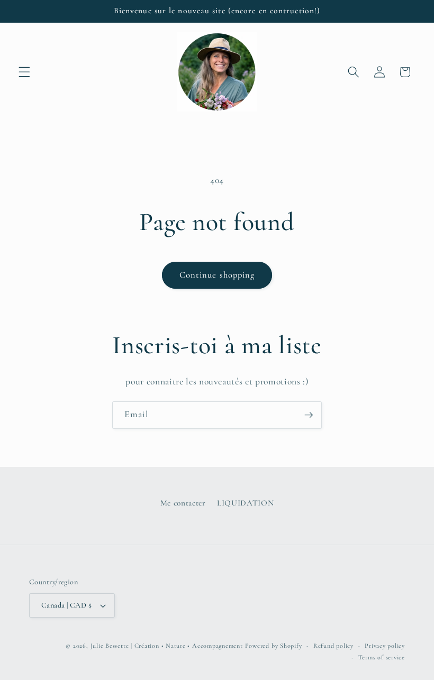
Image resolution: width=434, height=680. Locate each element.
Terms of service (381, 657)
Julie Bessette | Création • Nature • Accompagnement (167, 645)
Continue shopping (217, 275)
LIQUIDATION (245, 503)
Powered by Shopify (273, 645)
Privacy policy (385, 645)
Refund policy (333, 645)
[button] (24, 72)
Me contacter (183, 503)
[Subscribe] (308, 415)
